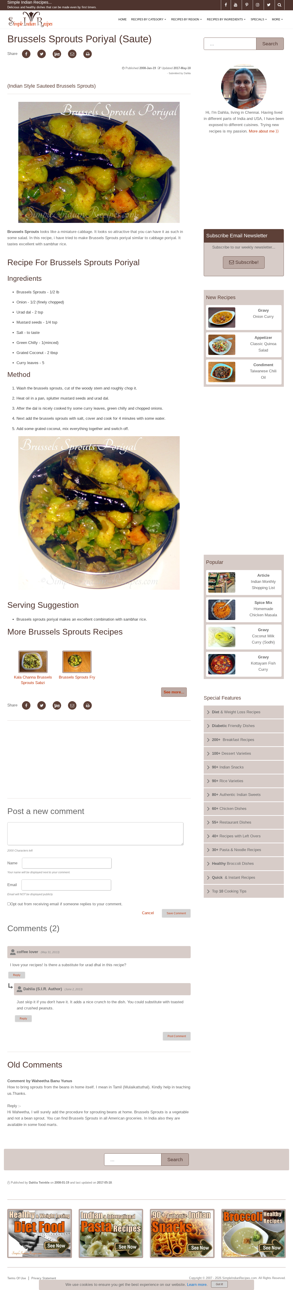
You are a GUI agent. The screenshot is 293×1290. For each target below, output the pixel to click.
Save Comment (176, 913)
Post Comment (177, 1036)
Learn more (196, 1284)
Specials (260, 23)
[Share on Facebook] (26, 54)
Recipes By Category (149, 23)
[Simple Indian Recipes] (30, 19)
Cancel (148, 913)
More (278, 23)
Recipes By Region (187, 23)
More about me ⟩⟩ (264, 131)
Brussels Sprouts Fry (77, 677)
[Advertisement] (98, 760)
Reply (16, 975)
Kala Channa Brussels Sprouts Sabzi (33, 680)
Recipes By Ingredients (227, 23)
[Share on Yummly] (57, 54)
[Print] (87, 54)
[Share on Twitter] (41, 54)
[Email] (72, 54)
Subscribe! (246, 262)
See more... (174, 692)
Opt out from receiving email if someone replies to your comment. (66, 904)
